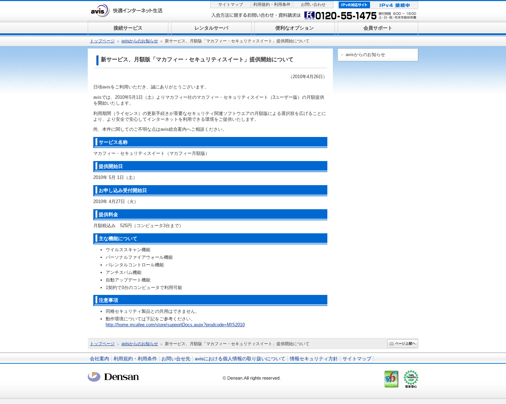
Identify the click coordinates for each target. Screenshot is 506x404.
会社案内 (99, 358)
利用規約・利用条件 (272, 4)
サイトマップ (230, 4)
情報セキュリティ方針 (314, 358)
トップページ (102, 41)
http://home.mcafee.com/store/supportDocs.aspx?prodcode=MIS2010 (175, 324)
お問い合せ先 (175, 358)
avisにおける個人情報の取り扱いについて (240, 358)
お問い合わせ (313, 4)
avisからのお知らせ (140, 41)
